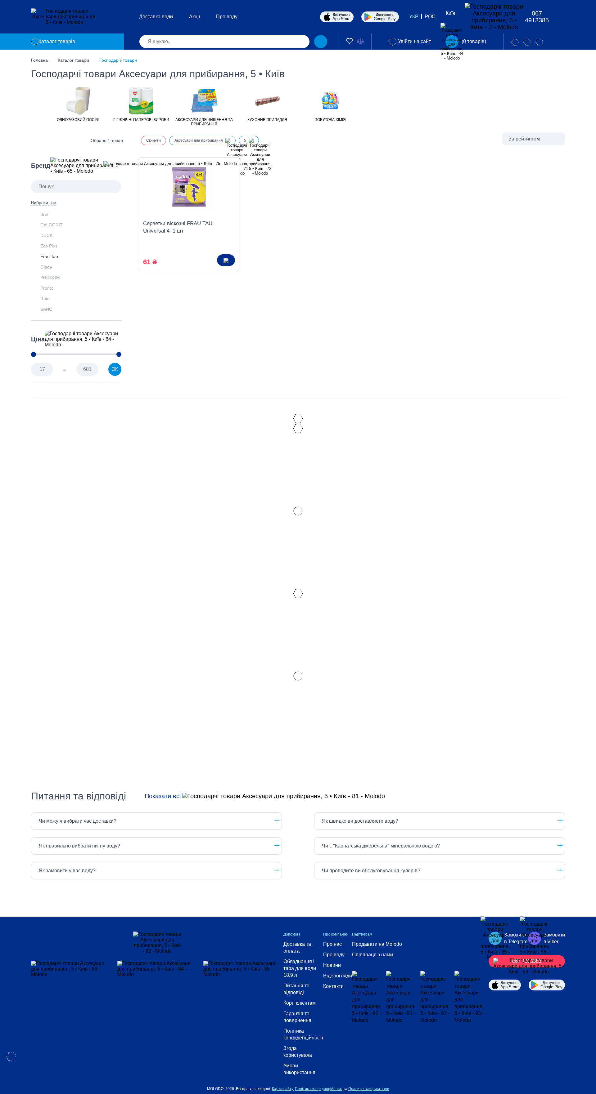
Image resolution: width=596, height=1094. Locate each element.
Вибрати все (43, 202)
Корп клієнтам (299, 1003)
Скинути (153, 140)
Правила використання (368, 1089)
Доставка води (156, 16)
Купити (226, 260)
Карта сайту (282, 1089)
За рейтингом (524, 138)
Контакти (333, 986)
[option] (78, 104)
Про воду (226, 16)
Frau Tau (49, 256)
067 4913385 (537, 17)
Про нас (332, 944)
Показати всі (163, 796)
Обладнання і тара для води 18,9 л (299, 968)
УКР (413, 16)
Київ (450, 13)
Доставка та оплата (297, 947)
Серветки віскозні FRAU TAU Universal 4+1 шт (177, 227)
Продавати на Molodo (377, 944)
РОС (430, 16)
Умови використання (299, 1069)
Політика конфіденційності (303, 1034)
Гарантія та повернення (297, 1017)
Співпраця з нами (372, 954)
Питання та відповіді (296, 989)
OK (115, 369)
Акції (194, 16)
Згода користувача (297, 1052)
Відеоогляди (337, 975)
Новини (332, 965)
